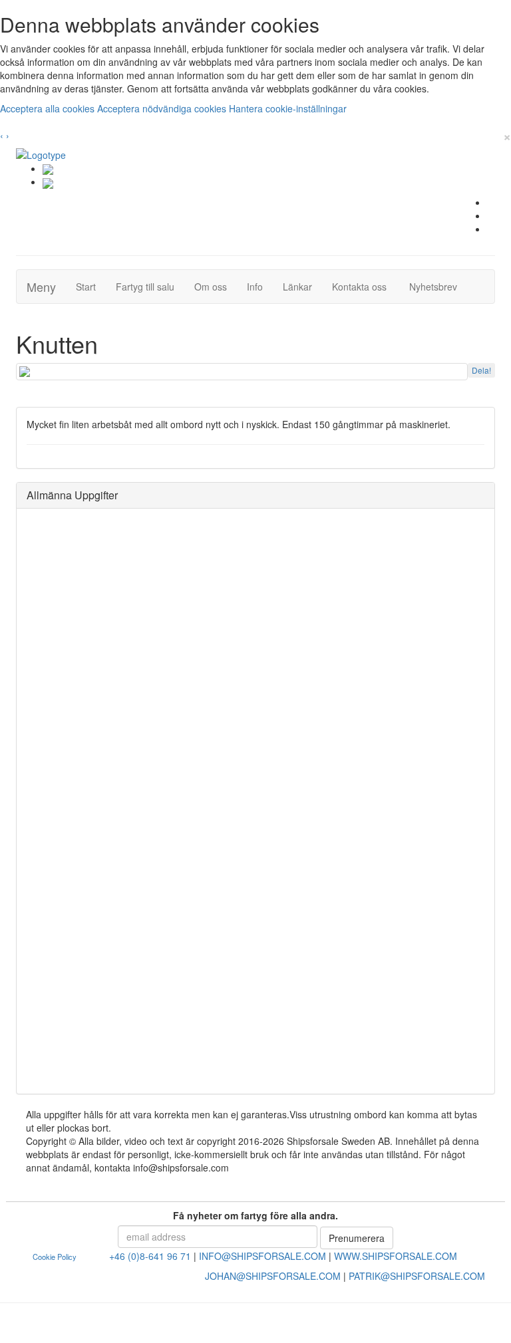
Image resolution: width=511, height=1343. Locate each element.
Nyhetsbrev (437, 286)
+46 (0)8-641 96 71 (150, 1256)
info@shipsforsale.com (262, 1256)
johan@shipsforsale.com (273, 1275)
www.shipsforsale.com (395, 1256)
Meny (41, 286)
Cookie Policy (55, 1256)
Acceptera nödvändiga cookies (163, 108)
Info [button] (255, 286)
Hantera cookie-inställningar (288, 108)
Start (91, 286)
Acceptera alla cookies (48, 108)
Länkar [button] (297, 286)
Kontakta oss (364, 286)
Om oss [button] (210, 286)
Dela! (481, 370)
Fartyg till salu (150, 286)
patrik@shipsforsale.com (417, 1275)
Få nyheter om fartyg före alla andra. (255, 1215)
